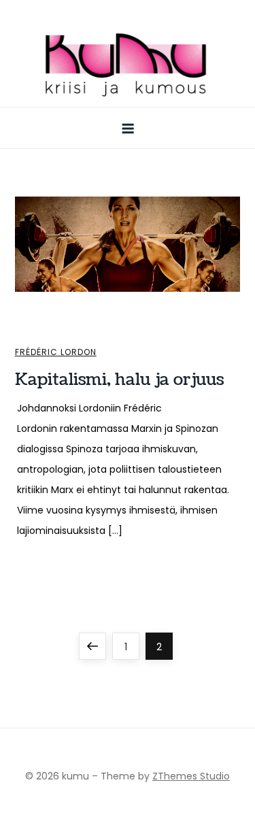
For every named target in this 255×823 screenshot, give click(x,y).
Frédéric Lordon (56, 352)
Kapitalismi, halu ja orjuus (119, 379)
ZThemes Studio (191, 776)
